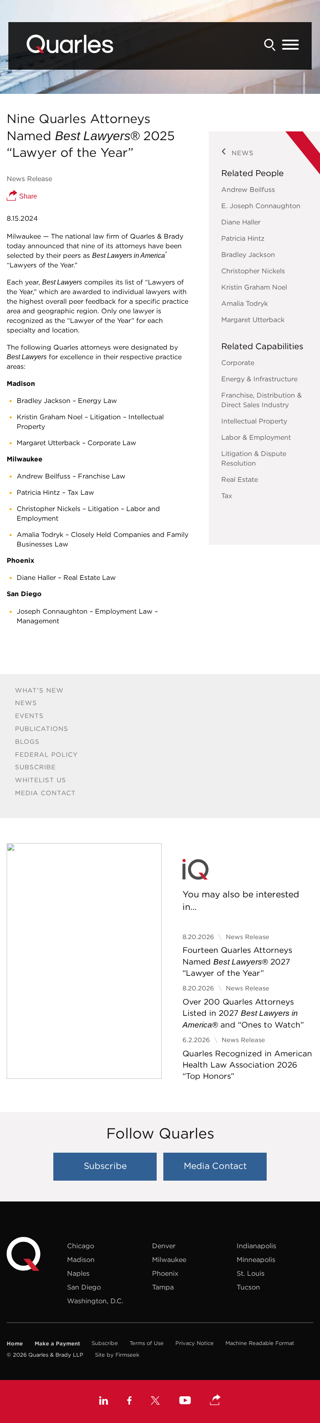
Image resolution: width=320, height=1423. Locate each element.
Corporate (237, 362)
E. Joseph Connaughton (260, 205)
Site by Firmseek (117, 1354)
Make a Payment (57, 1343)
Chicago (80, 1246)
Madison (81, 1259)
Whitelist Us (40, 780)
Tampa (163, 1287)
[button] (215, 1400)
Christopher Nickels (253, 271)
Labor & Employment (256, 437)
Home (15, 1343)
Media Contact (45, 793)
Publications (41, 729)
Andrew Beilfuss (248, 189)
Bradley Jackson (248, 254)
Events (29, 716)
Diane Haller (240, 222)
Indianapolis (256, 1246)
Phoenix (165, 1273)
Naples (78, 1273)
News (26, 703)
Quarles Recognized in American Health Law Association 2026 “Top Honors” (247, 1064)
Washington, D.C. (95, 1301)
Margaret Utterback (253, 319)
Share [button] (27, 196)
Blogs (27, 742)
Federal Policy (46, 754)
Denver (163, 1246)
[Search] (270, 45)
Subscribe (35, 767)
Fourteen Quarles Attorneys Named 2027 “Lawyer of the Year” (237, 961)
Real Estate (239, 479)
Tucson (248, 1287)
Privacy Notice (194, 1343)
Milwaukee (169, 1259)
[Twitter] (155, 1401)
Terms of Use (147, 1343)
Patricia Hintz (243, 238)
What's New (39, 690)
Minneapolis (256, 1259)
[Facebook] (129, 1401)
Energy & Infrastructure (259, 379)
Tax (226, 495)
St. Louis (251, 1273)
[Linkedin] (104, 1401)
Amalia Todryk (244, 303)
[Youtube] (185, 1401)
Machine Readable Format (259, 1343)
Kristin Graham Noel (254, 287)
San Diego (84, 1287)
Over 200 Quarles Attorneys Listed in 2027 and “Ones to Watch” (243, 1013)
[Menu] (290, 45)
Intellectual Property (254, 421)
